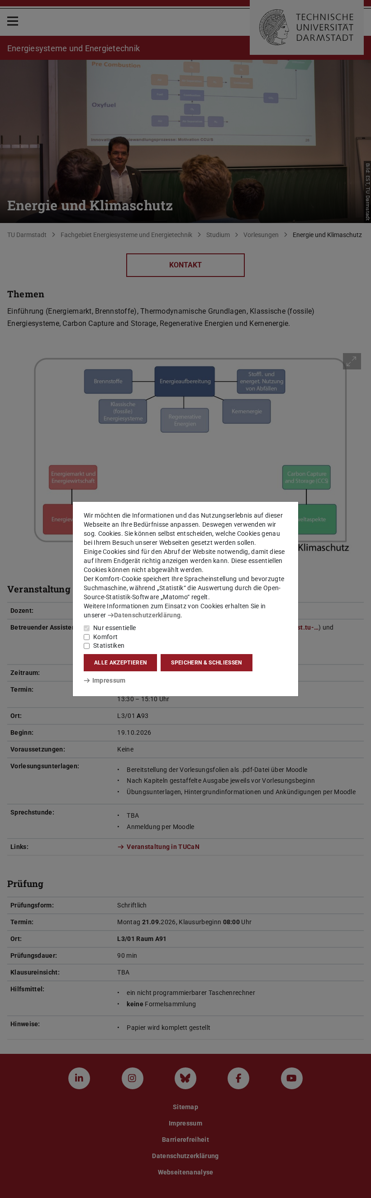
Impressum (108, 680)
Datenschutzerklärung (147, 615)
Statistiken (108, 645)
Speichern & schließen (206, 663)
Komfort (105, 636)
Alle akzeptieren (120, 663)
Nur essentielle (114, 627)
